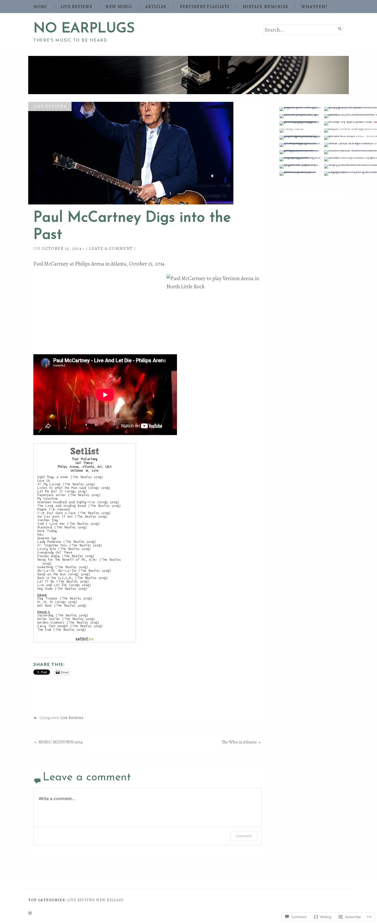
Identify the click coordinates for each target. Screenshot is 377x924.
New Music (118, 6)
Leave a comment (111, 248)
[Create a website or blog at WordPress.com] (30, 913)
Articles (155, 6)
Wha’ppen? (314, 6)
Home (40, 6)
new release (110, 899)
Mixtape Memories (265, 6)
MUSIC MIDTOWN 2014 (60, 742)
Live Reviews (76, 6)
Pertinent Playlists (204, 6)
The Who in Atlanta (239, 742)
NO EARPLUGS (84, 29)
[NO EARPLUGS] (188, 75)
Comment (244, 836)
